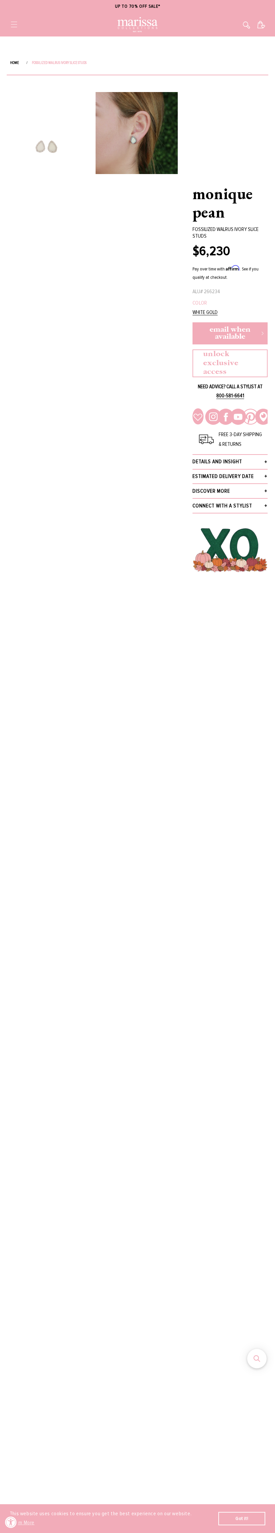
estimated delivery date (223, 476)
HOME (14, 63)
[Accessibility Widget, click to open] (10, 1522)
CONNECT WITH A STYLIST (222, 505)
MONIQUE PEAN (222, 202)
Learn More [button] (23, 1522)
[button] (14, 24)
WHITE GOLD (205, 312)
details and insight (217, 461)
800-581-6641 (230, 396)
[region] (137, 6)
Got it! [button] (241, 1518)
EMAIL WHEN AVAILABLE (230, 333)
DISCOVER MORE (211, 491)
